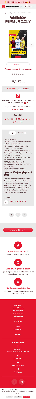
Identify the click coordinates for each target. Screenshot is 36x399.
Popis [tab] (12, 133)
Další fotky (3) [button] (17, 64)
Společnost (18, 321)
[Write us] (18, 369)
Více (25, 103)
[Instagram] (22, 382)
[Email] (18, 362)
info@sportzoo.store (25, 119)
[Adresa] (18, 346)
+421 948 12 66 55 (11, 119)
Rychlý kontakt (19, 122)
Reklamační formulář (18, 308)
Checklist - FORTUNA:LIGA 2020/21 (17, 202)
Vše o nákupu (18, 305)
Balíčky (10, 13)
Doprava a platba (18, 109)
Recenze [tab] (21, 133)
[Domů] (10, 7)
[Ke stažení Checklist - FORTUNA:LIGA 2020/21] (6, 202)
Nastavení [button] (9, 396)
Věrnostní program (18, 311)
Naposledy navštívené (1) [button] (17, 230)
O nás (18, 324)
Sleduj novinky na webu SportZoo (18, 288)
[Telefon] (18, 355)
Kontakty (18, 327)
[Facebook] (14, 382)
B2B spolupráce (18, 329)
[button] (31, 44)
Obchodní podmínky (18, 313)
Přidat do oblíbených (12, 69)
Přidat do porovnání (26, 69)
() (23, 74)
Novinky (18, 334)
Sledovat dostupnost (23, 88)
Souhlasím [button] (26, 396)
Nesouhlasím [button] (18, 396)
